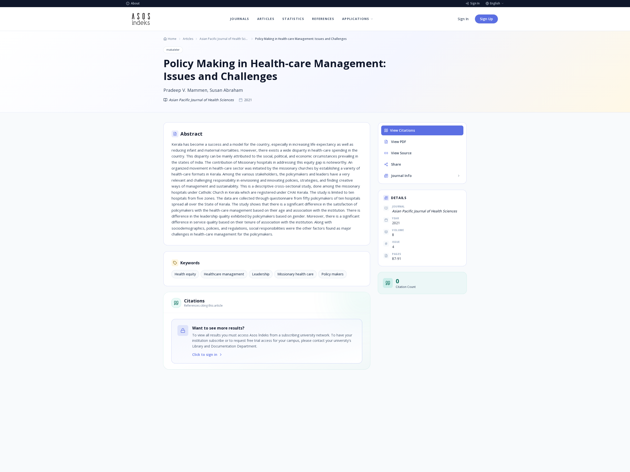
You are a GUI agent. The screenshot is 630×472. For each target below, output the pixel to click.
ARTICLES (265, 18)
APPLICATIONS (355, 18)
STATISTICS (293, 18)
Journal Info (401, 175)
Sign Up (486, 18)
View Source (401, 153)
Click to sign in (204, 354)
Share (396, 164)
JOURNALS (239, 18)
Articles (188, 39)
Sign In (463, 18)
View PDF (398, 141)
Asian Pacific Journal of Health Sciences (224, 39)
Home (172, 39)
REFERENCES (323, 18)
